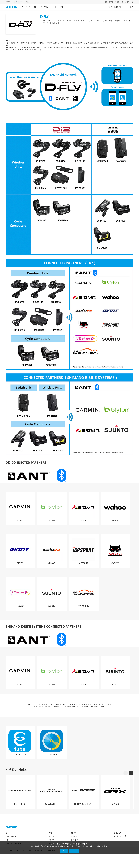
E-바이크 (54, 7)
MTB (28, 7)
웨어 (61, 7)
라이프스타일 (44, 7)
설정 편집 (73, 851)
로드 (22, 7)
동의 (64, 851)
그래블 (34, 7)
